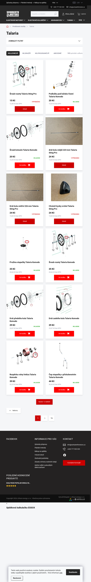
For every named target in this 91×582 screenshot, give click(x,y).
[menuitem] (16, 20)
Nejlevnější (13, 53)
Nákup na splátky (40, 3)
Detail (25, 109)
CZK (78, 3)
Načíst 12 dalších (44, 402)
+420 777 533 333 (73, 449)
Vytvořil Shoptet (63, 497)
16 (52, 418)
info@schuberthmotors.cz (76, 445)
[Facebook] (64, 454)
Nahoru (15, 410)
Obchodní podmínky (41, 458)
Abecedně (57, 53)
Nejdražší (26, 53)
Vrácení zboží (39, 455)
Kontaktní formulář (74, 463)
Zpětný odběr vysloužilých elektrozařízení (43, 466)
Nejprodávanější (42, 53)
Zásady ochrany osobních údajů (46, 462)
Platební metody (26, 3)
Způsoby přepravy (12, 3)
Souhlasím (73, 572)
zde (60, 573)
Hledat (55, 14)
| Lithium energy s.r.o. (77, 497)
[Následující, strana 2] (44, 418)
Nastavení (17, 578)
